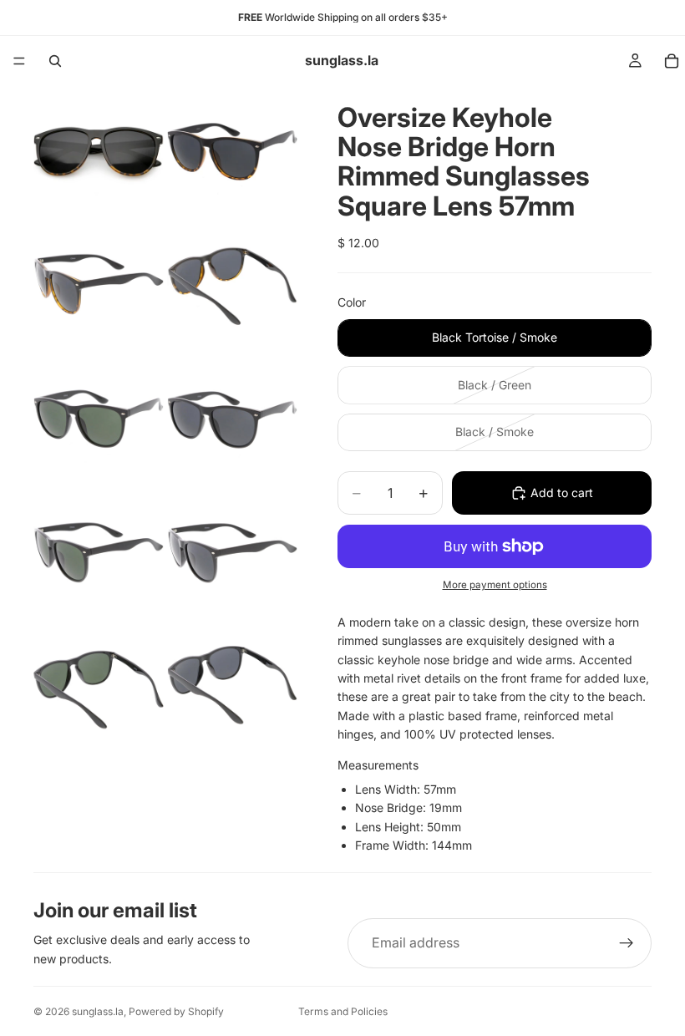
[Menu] (19, 61)
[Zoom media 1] (98, 151)
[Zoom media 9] (98, 686)
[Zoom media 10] (232, 686)
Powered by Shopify (176, 1011)
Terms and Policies (343, 1011)
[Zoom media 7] (98, 552)
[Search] (55, 61)
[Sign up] (626, 943)
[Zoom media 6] (232, 418)
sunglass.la (98, 1011)
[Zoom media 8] (232, 552)
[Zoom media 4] (232, 285)
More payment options (495, 585)
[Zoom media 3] (98, 285)
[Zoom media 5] (98, 418)
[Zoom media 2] (232, 151)
